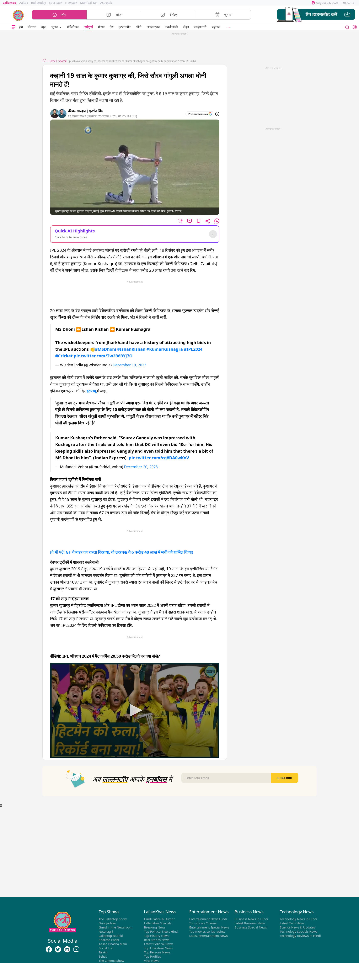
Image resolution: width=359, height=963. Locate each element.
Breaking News (155, 927)
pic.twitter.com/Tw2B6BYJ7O (103, 356)
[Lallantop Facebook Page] (49, 949)
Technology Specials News (298, 931)
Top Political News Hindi (161, 931)
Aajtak (23, 3)
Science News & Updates (297, 927)
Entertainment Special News (209, 927)
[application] (134, 710)
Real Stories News (156, 940)
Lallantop (9, 3)
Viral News (151, 960)
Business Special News (251, 927)
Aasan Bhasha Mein (113, 944)
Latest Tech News (292, 923)
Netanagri (106, 931)
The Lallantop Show (113, 919)
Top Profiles (152, 956)
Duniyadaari (107, 923)
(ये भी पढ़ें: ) (121, 552)
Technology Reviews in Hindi (300, 935)
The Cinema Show (111, 960)
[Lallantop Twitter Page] (58, 949)
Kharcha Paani (109, 940)
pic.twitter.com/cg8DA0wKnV (159, 458)
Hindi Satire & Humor (159, 919)
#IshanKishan (131, 349)
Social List (106, 948)
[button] (316, 14)
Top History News (156, 935)
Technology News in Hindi (298, 919)
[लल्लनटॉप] (18, 15)
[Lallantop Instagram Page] (67, 949)
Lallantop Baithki (111, 935)
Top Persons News (157, 952)
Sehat (103, 956)
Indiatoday (38, 3)
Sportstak (55, 3)
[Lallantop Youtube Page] (76, 949)
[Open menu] (13, 27)
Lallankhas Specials (157, 923)
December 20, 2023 (141, 466)
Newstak (71, 3)
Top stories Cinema (202, 923)
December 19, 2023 (129, 364)
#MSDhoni (105, 349)
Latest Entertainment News (208, 935)
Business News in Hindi (251, 919)
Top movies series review (207, 931)
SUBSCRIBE (285, 778)
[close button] (347, 27)
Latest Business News (250, 923)
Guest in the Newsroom (116, 927)
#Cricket (64, 356)
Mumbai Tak (88, 3)
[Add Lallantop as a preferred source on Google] (200, 113)
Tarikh (103, 952)
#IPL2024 (193, 349)
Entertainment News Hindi (208, 919)
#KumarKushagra (164, 349)
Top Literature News (158, 948)
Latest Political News (158, 944)
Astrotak (106, 3)
